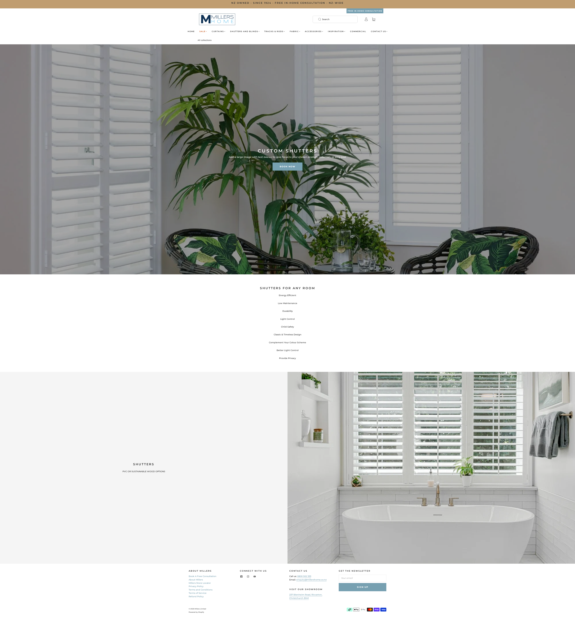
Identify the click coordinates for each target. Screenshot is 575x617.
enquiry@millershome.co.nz (311, 579)
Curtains (218, 31)
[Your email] (362, 578)
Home (191, 31)
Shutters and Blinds (244, 31)
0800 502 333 (304, 576)
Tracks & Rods (273, 31)
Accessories (313, 31)
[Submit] (321, 19)
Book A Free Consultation (202, 576)
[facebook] (241, 576)
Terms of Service (197, 593)
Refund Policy (196, 596)
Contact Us (378, 31)
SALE (202, 31)
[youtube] (254, 576)
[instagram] (248, 576)
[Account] (366, 19)
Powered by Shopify (196, 612)
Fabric (294, 31)
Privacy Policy (196, 586)
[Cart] (373, 19)
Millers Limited (200, 609)
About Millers (196, 579)
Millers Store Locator (200, 583)
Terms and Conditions (200, 589)
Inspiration (336, 31)
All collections (205, 40)
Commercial (358, 31)
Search (326, 19)
